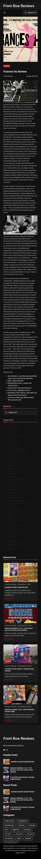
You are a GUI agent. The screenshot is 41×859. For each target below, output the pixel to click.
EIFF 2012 (12, 455)
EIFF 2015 (12, 463)
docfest (11, 444)
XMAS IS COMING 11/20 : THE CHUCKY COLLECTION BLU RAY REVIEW (19, 629)
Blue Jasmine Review (15, 381)
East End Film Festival (17, 449)
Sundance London (15, 533)
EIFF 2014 (12, 460)
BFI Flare (11, 433)
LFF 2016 (11, 495)
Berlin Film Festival (15, 430)
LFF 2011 (11, 485)
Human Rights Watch (16, 479)
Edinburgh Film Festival (17, 452)
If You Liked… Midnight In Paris (19, 390)
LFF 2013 (11, 490)
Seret (10, 531)
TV (9, 539)
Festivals (11, 468)
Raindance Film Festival (17, 525)
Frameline (12, 474)
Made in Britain (14, 509)
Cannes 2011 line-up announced (19, 388)
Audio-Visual (13, 425)
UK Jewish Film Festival (17, 541)
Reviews (6, 66)
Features (11, 466)
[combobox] (30, 12)
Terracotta (12, 536)
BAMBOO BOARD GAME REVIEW (16, 587)
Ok (21, 856)
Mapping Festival (15, 512)
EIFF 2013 (12, 457)
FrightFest (12, 476)
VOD (9, 550)
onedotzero (12, 522)
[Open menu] (4, 12)
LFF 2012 (11, 487)
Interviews (12, 482)
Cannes (11, 438)
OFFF (10, 520)
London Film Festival (16, 501)
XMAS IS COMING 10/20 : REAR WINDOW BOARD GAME (19, 710)
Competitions (13, 441)
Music (10, 514)
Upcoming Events (15, 544)
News (10, 517)
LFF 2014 (11, 493)
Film (9, 471)
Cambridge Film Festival (18, 436)
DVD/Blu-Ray (13, 447)
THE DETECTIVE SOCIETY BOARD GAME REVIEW (19, 670)
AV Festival (12, 428)
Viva (9, 547)
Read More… (9, 598)
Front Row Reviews (18, 6)
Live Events (12, 498)
